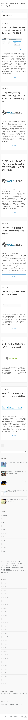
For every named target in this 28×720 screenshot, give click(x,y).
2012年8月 (5, 669)
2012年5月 (5, 676)
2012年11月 (5, 658)
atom (6, 561)
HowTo (4, 533)
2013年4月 (5, 644)
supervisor (16, 567)
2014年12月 (5, 622)
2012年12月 (5, 654)
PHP (24, 565)
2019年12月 (5, 583)
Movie (4, 536)
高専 (7, 572)
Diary (4, 529)
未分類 (4, 551)
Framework (5, 563)
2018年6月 (5, 593)
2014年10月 (5, 626)
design (17, 561)
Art (3, 518)
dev (19, 561)
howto (13, 563)
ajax (1, 561)
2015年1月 (5, 618)
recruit (10, 567)
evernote (24, 561)
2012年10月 (5, 662)
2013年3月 (5, 647)
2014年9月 (5, 629)
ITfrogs (19, 563)
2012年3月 (5, 683)
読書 (5, 572)
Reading (4, 543)
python (5, 567)
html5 (16, 563)
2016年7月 (5, 601)
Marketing (11, 565)
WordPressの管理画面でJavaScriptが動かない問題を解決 (13, 231)
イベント (19, 570)
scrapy (13, 567)
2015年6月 (5, 611)
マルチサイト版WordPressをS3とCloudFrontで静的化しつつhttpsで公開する (13, 30)
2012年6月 (5, 672)
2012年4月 (5, 679)
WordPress (5, 570)
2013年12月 (5, 636)
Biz (3, 522)
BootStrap (11, 561)
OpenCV (22, 565)
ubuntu (19, 567)
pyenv (2, 567)
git (7, 563)
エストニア (23, 570)
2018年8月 (5, 590)
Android (4, 561)
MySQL (17, 565)
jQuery (22, 563)
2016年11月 (5, 597)
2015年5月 (5, 615)
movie (14, 565)
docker (22, 561)
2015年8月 (5, 608)
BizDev (8, 561)
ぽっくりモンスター (13, 570)
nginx (20, 565)
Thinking (5, 547)
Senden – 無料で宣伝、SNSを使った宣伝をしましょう (12, 704)
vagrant (22, 567)
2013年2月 (5, 651)
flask (2, 563)
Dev (4, 525)
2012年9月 (5, 665)
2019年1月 (5, 586)
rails (8, 567)
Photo (4, 540)
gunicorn (9, 563)
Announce (5, 515)
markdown (7, 565)
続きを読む (14, 77)
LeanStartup (2, 565)
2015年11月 (5, 604)
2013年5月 (5, 640)
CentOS (14, 561)
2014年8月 (5, 633)
